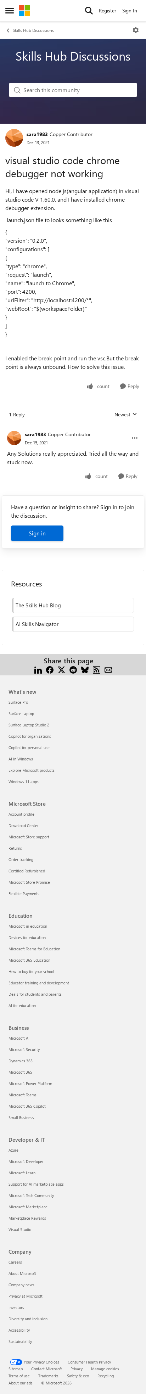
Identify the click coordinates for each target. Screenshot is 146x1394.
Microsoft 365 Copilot (27, 1106)
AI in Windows (21, 758)
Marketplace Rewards (27, 1218)
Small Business (21, 1117)
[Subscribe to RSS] (96, 669)
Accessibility (19, 1330)
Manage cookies (105, 1368)
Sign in (37, 533)
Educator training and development (39, 982)
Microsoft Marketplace (28, 1206)
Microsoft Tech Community (31, 1195)
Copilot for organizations (30, 736)
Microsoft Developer (26, 1161)
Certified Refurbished (27, 870)
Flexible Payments (24, 893)
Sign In (129, 10)
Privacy (77, 1368)
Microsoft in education (28, 926)
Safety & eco (78, 1375)
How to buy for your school (31, 971)
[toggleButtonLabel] (136, 30)
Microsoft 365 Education (29, 960)
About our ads (21, 1382)
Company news (21, 1284)
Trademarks (48, 1375)
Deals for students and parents (35, 994)
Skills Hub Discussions (33, 30)
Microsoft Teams (22, 1094)
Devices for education (27, 937)
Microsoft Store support (29, 836)
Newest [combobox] (125, 414)
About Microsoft (22, 1273)
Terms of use (19, 1375)
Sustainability (20, 1341)
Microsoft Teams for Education (34, 948)
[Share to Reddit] (73, 669)
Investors (16, 1307)
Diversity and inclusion (28, 1318)
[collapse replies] (73, 428)
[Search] (89, 10)
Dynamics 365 (21, 1060)
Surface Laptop (21, 713)
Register (107, 10)
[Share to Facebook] (50, 669)
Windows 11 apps (24, 781)
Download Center (24, 825)
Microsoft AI (19, 1038)
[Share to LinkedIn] (38, 669)
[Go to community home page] (24, 10)
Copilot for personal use (29, 747)
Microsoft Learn (22, 1172)
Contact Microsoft (46, 1368)
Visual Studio (20, 1229)
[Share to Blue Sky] (85, 669)
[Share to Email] (108, 669)
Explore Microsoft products (32, 770)
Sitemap (16, 1368)
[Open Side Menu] (9, 10)
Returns (15, 848)
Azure (13, 1150)
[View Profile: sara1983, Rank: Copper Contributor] (14, 138)
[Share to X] (61, 669)
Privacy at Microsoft (26, 1296)
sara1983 (37, 134)
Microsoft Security (24, 1049)
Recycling (105, 1375)
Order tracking (21, 859)
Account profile (21, 814)
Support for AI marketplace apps (36, 1184)
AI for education (22, 1005)
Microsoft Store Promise (29, 882)
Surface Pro (18, 702)
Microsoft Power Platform (30, 1083)
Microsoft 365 (20, 1072)
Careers (15, 1262)
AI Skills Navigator (37, 624)
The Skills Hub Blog (38, 605)
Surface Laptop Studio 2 (29, 724)
